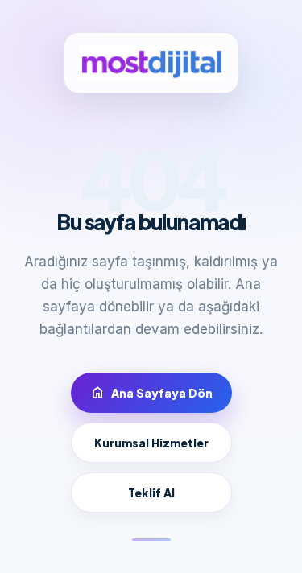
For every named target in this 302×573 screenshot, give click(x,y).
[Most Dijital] (151, 62)
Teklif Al (151, 492)
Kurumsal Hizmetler (151, 442)
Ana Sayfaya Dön (151, 393)
